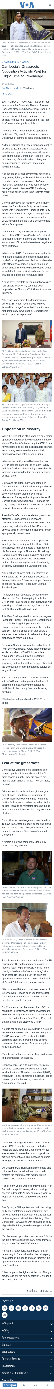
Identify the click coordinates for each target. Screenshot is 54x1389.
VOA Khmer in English (16, 62)
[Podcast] (45, 1308)
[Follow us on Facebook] (5, 1308)
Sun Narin (6, 88)
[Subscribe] (5, 1315)
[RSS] (39, 1308)
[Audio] (35, 1385)
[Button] (7, 95)
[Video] (23, 1385)
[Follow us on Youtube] (18, 1308)
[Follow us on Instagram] (25, 1308)
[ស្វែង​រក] (46, 1385)
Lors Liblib (17, 88)
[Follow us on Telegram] (32, 1308)
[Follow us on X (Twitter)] (11, 1308)
